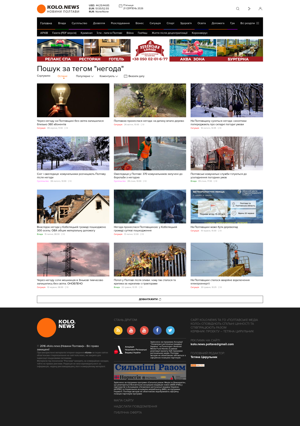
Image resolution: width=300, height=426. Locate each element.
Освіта (202, 23)
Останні (62, 76)
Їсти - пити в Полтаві (109, 33)
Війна (130, 33)
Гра (232, 23)
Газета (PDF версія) (64, 33)
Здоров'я (186, 23)
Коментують (107, 76)
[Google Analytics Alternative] (198, 366)
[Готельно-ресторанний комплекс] (150, 50)
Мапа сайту (124, 400)
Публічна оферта (128, 412)
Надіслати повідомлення (135, 406)
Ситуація (155, 23)
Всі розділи (248, 23)
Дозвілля (99, 23)
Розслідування (120, 23)
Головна (46, 23)
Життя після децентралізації (170, 33)
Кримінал (87, 33)
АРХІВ (44, 33)
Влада (62, 23)
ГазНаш (142, 33)
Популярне (83, 76)
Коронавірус (200, 33)
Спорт (170, 23)
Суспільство (79, 23)
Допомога (218, 23)
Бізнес (140, 23)
